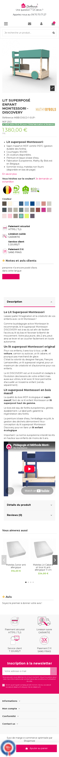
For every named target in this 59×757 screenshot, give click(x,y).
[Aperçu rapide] (16, 561)
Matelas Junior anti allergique (16, 566)
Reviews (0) (14, 515)
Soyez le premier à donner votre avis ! (22, 603)
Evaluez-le (11, 276)
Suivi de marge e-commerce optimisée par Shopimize (29, 739)
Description (14, 301)
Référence (7, 117)
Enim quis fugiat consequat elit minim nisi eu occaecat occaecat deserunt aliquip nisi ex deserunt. (28, 686)
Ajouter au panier (39, 748)
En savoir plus (9, 174)
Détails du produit (19, 504)
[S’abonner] (53, 671)
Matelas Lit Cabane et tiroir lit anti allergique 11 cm (43, 567)
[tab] (29, 302)
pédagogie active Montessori (31, 323)
